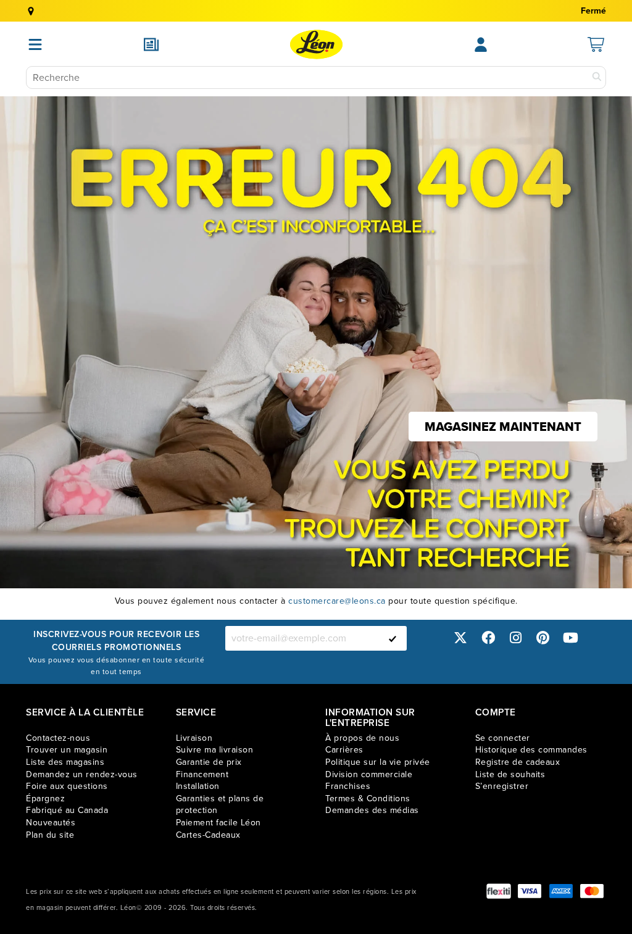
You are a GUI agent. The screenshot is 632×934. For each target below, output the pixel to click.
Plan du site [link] (50, 834)
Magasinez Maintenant (503, 426)
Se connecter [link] (502, 738)
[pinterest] (543, 638)
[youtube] (570, 638)
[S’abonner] (392, 638)
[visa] (529, 891)
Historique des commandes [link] (531, 749)
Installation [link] (198, 786)
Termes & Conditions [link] (367, 798)
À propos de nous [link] (362, 738)
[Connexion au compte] (481, 44)
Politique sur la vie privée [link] (377, 762)
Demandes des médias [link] (372, 810)
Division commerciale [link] (368, 774)
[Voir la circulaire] (151, 44)
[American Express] (561, 891)
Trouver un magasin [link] (66, 749)
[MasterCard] (592, 891)
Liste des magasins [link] (65, 762)
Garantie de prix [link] (209, 762)
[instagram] (515, 638)
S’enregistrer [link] (502, 786)
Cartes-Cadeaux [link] (208, 834)
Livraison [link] (194, 738)
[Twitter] (460, 638)
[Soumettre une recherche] (596, 77)
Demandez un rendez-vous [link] (82, 774)
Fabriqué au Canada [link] (67, 810)
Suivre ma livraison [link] (215, 749)
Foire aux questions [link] (67, 786)
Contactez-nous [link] (58, 738)
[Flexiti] (498, 891)
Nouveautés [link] (50, 822)
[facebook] (488, 638)
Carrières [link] (344, 749)
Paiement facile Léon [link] (218, 822)
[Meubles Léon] (316, 44)
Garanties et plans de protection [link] (220, 804)
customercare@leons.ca (337, 600)
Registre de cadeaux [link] (517, 762)
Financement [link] (202, 774)
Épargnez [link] (45, 798)
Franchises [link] (347, 786)
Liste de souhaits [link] (510, 774)
